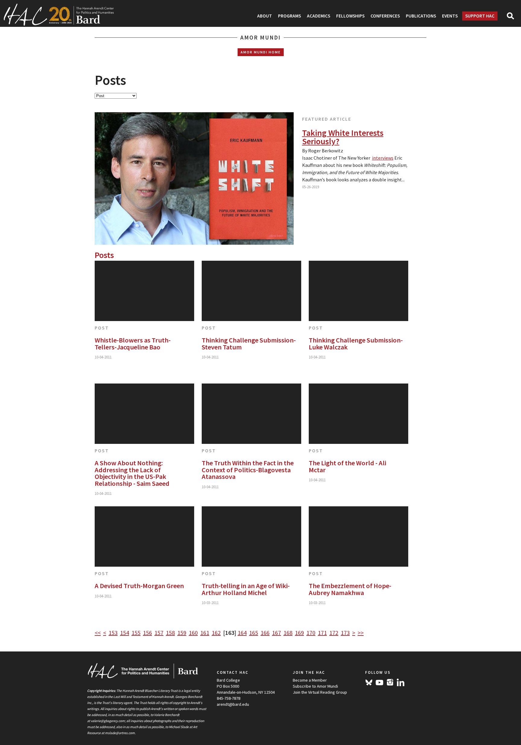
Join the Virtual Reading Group (320, 692)
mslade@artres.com (120, 733)
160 (193, 632)
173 (345, 632)
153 (113, 632)
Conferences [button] (385, 16)
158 (170, 632)
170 (310, 632)
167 (276, 632)
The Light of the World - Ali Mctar (347, 466)
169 (299, 632)
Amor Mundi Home (261, 52)
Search (513, 18)
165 (253, 632)
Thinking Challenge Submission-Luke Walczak (356, 343)
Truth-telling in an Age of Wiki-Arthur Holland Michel (246, 589)
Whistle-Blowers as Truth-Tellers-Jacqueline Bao (133, 343)
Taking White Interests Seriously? (343, 137)
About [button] (264, 16)
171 (322, 632)
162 (216, 632)
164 (242, 632)
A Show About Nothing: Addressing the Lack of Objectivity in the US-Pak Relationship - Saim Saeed (132, 473)
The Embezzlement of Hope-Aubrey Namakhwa (350, 589)
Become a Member (310, 680)
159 (181, 632)
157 (158, 632)
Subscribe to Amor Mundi (315, 686)
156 (147, 632)
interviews (382, 158)
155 (136, 632)
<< (98, 632)
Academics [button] (318, 16)
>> (361, 632)
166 (265, 632)
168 (287, 632)
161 (204, 632)
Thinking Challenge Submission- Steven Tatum (249, 343)
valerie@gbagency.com (108, 721)
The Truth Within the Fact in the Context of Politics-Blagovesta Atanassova (248, 470)
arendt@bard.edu (233, 704)
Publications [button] (421, 16)
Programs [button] (289, 16)
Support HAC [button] (479, 16)
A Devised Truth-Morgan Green (139, 585)
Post (102, 328)
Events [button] (450, 16)
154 (124, 632)
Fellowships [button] (350, 16)
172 (333, 632)
